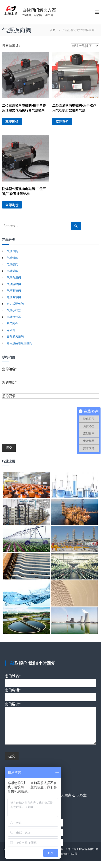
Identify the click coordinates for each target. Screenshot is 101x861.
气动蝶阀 (12, 257)
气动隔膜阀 (14, 284)
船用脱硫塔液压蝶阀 (19, 343)
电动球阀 (12, 271)
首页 (53, 30)
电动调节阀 (14, 297)
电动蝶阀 (12, 264)
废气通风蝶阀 (15, 336)
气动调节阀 (14, 290)
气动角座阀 (14, 277)
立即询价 (12, 121)
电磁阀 (11, 330)
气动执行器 (14, 310)
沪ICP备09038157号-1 (64, 854)
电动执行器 (14, 317)
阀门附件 (12, 323)
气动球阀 (12, 251)
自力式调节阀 (15, 303)
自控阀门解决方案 (39, 10)
